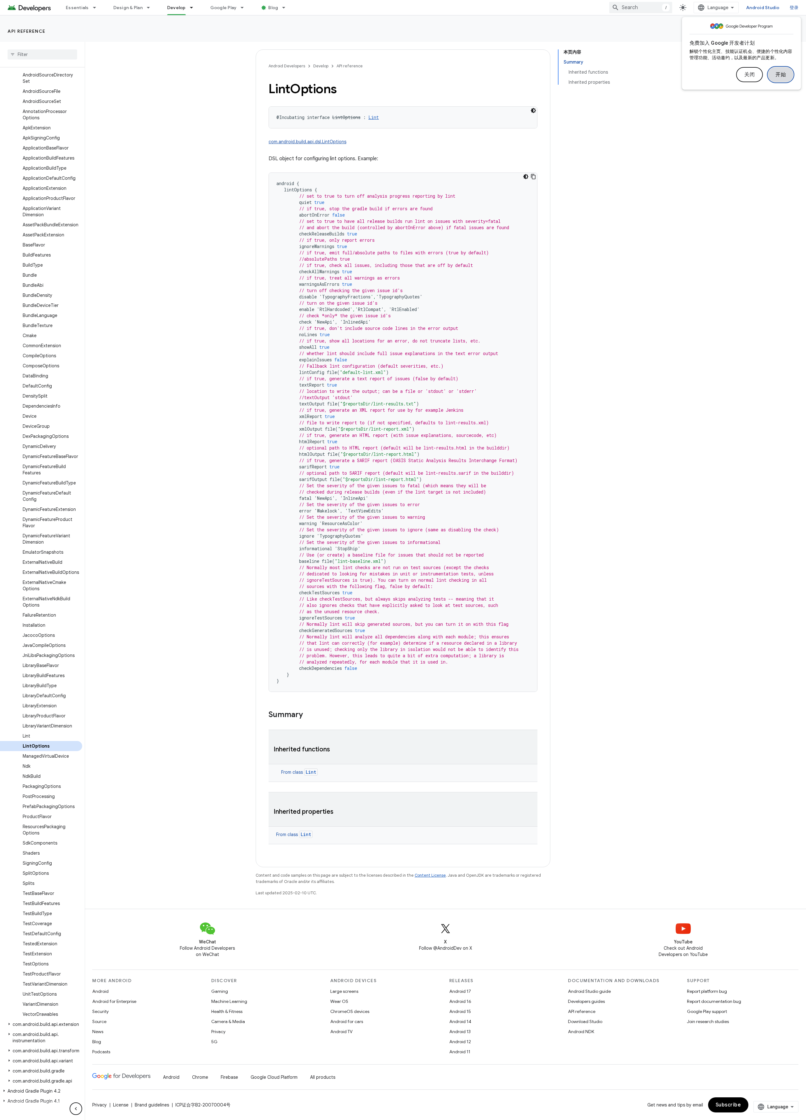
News (97, 1031)
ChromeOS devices (349, 1011)
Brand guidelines (152, 1104)
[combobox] (640, 7)
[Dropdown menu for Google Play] (244, 7)
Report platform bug (707, 991)
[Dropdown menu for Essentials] (97, 7)
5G (214, 1041)
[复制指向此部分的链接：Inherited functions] (336, 750)
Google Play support (707, 1011)
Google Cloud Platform (274, 1077)
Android (100, 991)
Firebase (229, 1077)
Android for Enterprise (114, 1001)
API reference (27, 31)
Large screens (344, 991)
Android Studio (763, 7)
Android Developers (287, 66)
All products (322, 1077)
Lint (311, 772)
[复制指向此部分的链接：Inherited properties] (339, 812)
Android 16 (460, 1001)
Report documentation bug (714, 1001)
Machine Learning (229, 1001)
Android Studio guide (589, 991)
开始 (780, 74)
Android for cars (346, 1021)
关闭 (749, 74)
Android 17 (460, 991)
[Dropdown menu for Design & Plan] (151, 7)
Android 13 (460, 1031)
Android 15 (460, 1011)
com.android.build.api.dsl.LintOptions (307, 141)
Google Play (223, 7)
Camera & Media (228, 1021)
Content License (430, 875)
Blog (273, 7)
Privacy (218, 1031)
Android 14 (460, 1021)
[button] (41, 1024)
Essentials (77, 7)
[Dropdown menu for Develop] (194, 7)
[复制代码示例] (533, 176)
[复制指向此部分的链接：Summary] (309, 715)
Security (100, 1011)
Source (99, 1021)
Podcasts (101, 1052)
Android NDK (581, 1031)
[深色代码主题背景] (533, 110)
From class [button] (298, 772)
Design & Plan (128, 7)
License (120, 1104)
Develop (176, 7)
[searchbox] (42, 54)
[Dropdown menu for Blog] (286, 7)
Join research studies (708, 1021)
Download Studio (585, 1021)
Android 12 (460, 1041)
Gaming (219, 991)
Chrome (200, 1077)
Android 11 (459, 1052)
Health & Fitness (226, 1011)
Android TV (341, 1031)
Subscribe (728, 1105)
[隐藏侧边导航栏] (76, 1108)
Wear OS (339, 1001)
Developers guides (586, 1001)
